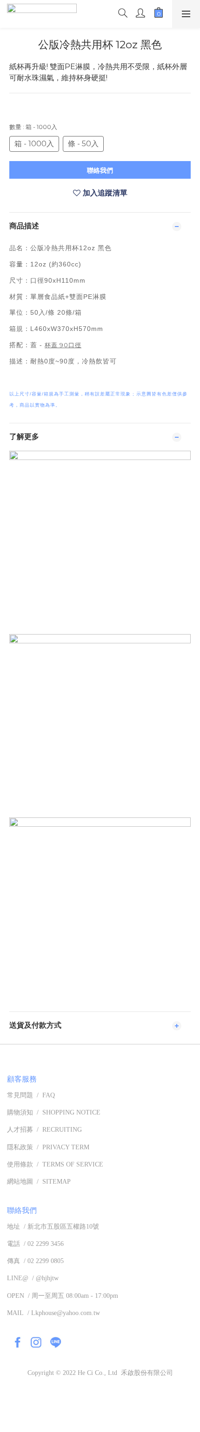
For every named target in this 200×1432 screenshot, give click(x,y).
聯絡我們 (100, 170)
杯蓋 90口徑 (63, 345)
